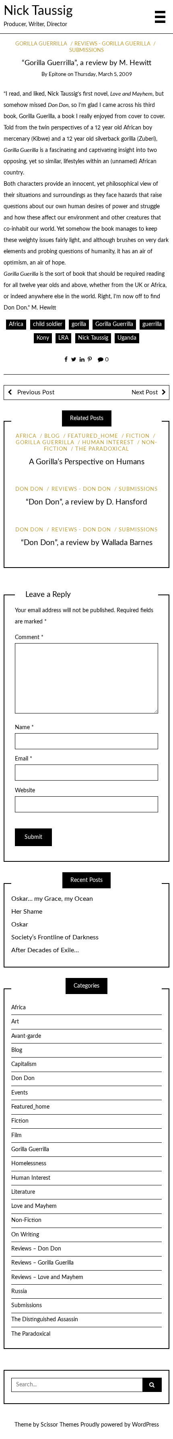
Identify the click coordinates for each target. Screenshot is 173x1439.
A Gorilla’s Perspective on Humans (86, 462)
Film (16, 1135)
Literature (23, 1192)
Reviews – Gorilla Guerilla (42, 1263)
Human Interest (108, 442)
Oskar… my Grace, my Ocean (52, 899)
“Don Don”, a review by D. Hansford (86, 502)
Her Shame (26, 911)
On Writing (25, 1235)
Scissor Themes (60, 1425)
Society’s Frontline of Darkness (55, 937)
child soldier (47, 324)
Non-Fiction (26, 1220)
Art (15, 1022)
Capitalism (24, 1064)
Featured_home (93, 436)
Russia (19, 1291)
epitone (57, 74)
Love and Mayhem (34, 1206)
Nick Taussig (38, 11)
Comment (29, 637)
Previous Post (35, 392)
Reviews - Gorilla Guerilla (112, 44)
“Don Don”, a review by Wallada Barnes (86, 543)
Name (24, 727)
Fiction (138, 436)
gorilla (79, 324)
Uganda (126, 338)
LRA (63, 338)
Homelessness (28, 1163)
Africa (16, 324)
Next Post (145, 392)
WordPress (145, 1425)
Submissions (138, 489)
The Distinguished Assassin (44, 1319)
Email (23, 759)
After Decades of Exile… (45, 950)
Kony (43, 338)
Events (19, 1093)
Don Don (29, 489)
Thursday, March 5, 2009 (103, 74)
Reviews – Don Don (36, 1249)
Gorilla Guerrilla (41, 44)
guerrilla (152, 324)
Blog (52, 436)
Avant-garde (26, 1036)
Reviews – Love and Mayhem (47, 1277)
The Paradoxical (102, 449)
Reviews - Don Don (81, 489)
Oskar (19, 924)
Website (25, 790)
